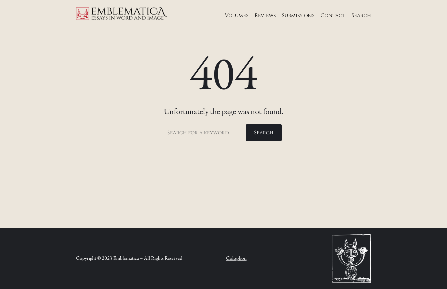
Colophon (236, 258)
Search (263, 132)
